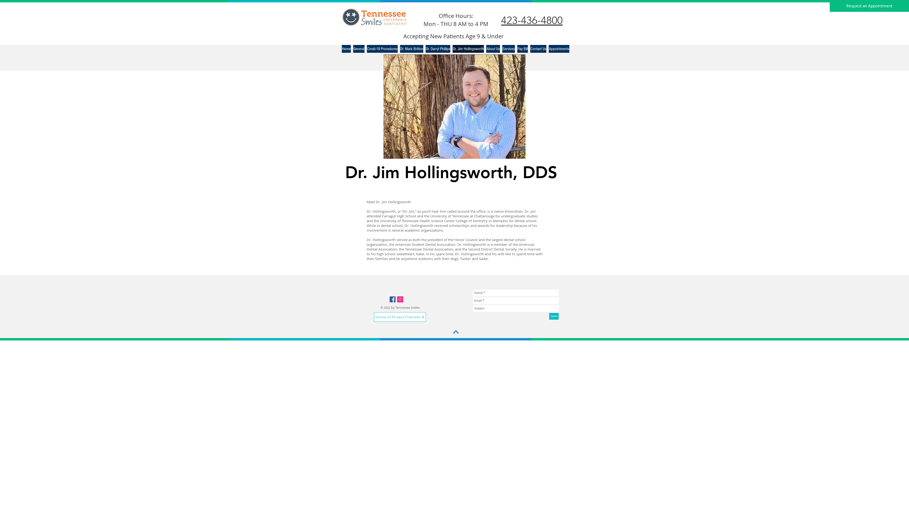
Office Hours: (456, 16)
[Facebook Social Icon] (393, 299)
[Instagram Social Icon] (400, 299)
